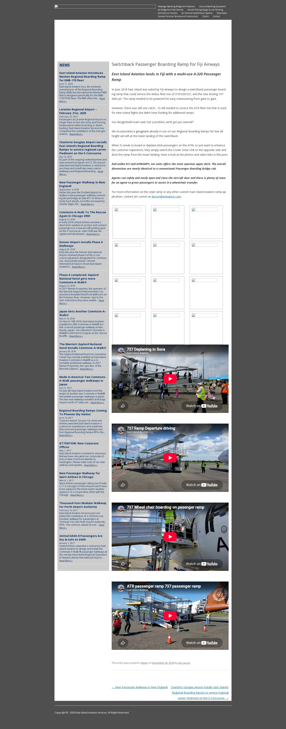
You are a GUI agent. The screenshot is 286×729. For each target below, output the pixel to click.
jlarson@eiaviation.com (166, 196)
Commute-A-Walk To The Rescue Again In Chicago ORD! (82, 214)
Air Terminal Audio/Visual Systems (197, 13)
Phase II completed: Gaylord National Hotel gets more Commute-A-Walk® (78, 278)
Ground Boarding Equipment (212, 6)
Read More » (76, 134)
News (144, 663)
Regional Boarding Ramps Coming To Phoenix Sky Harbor (83, 412)
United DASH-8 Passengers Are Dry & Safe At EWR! (81, 537)
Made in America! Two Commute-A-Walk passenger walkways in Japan (82, 380)
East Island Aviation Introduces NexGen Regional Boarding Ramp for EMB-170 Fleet (82, 76)
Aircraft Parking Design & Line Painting (205, 10)
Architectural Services (167, 13)
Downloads (222, 13)
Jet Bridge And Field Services (170, 10)
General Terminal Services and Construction (178, 16)
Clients (205, 16)
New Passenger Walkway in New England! (140, 687)
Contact (216, 16)
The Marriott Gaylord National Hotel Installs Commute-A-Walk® (82, 346)
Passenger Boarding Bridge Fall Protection (176, 6)
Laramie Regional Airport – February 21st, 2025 (78, 111)
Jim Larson (184, 663)
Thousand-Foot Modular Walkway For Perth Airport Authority (82, 505)
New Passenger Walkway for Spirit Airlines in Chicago (79, 475)
